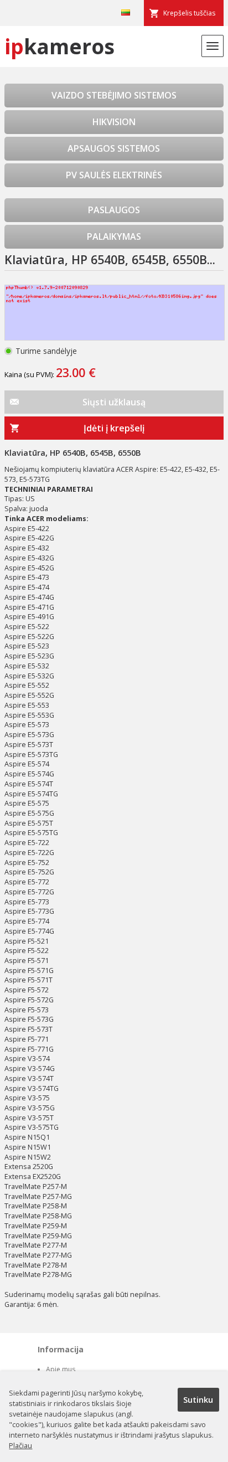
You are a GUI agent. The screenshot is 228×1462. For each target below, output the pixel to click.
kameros (59, 46)
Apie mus (60, 1369)
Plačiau (20, 1445)
